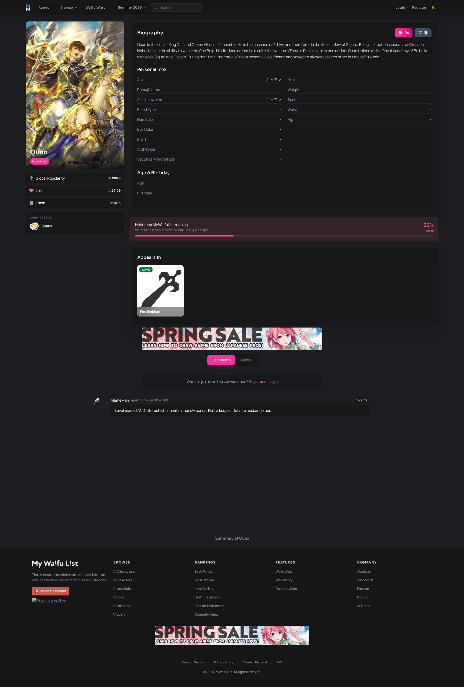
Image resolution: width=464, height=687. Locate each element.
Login (400, 7)
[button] (69, 7)
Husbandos (121, 606)
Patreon (363, 588)
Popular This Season (209, 606)
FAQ (279, 662)
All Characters (124, 571)
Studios (119, 597)
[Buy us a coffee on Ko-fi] (51, 602)
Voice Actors (122, 580)
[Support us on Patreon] (51, 591)
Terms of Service (193, 662)
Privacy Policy (223, 662)
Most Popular (204, 580)
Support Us (365, 580)
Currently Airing (206, 614)
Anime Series (122, 588)
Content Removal (255, 662)
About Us (364, 571)
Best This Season (207, 597)
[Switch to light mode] (434, 7)
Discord (362, 597)
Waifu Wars (284, 571)
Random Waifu (286, 588)
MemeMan (120, 400)
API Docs (363, 606)
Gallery (246, 359)
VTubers (119, 614)
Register (419, 7)
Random (45, 7)
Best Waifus (203, 571)
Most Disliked (204, 588)
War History (284, 580)
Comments (221, 359)
